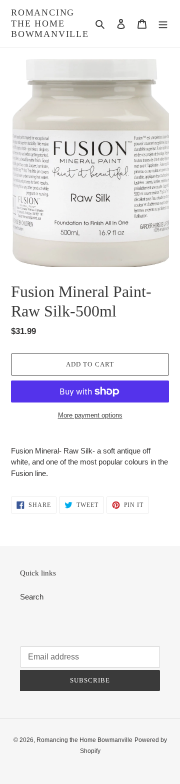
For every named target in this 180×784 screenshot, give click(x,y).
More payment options (90, 415)
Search (32, 596)
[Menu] (163, 23)
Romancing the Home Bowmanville (50, 23)
